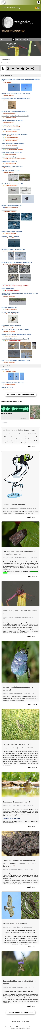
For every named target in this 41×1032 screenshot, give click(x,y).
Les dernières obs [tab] (6, 59)
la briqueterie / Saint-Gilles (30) (10, 148)
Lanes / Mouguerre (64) (8, 288)
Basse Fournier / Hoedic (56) (9, 210)
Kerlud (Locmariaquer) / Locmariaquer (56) (13, 249)
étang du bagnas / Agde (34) (9, 161)
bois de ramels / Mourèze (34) (9, 157)
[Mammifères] (8, 68)
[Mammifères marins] (12, 68)
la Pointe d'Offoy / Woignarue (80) (10, 312)
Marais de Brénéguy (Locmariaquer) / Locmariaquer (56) (17, 262)
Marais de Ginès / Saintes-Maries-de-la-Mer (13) (14, 111)
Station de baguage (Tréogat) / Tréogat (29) (13, 143)
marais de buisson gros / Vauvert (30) (12, 152)
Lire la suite (31, 447)
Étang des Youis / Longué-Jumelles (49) (12, 184)
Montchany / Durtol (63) (8, 284)
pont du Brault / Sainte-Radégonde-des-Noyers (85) (15, 339)
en (38, 7)
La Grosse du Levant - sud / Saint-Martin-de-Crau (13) (16, 98)
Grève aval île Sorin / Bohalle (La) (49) (12, 205)
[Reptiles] (17, 68)
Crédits (27, 1021)
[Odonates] (27, 68)
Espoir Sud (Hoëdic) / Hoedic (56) (10, 236)
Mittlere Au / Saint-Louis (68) (9, 307)
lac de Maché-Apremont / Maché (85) (11, 325)
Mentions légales (16, 1021)
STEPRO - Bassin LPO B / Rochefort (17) (12, 120)
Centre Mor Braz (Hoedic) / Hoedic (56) (12, 231)
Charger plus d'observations (20, 394)
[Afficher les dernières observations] (10, 62)
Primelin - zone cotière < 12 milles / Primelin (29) (14, 134)
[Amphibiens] (22, 68)
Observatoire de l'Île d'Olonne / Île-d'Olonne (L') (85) (15, 329)
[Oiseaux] (3, 68)
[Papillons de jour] (32, 68)
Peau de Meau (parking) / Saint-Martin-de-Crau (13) (15, 116)
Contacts (23, 1021)
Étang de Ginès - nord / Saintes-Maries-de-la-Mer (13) (16, 93)
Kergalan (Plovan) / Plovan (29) (10, 125)
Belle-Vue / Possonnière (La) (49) (10, 170)
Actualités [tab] (4, 422)
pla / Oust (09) (5, 369)
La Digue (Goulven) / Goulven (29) (11, 129)
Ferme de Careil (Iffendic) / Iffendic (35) (12, 166)
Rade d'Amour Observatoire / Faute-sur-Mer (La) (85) (16, 360)
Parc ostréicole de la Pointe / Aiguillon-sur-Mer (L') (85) (16, 334)
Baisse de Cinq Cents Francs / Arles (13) (13, 382)
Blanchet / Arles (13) (7, 387)
